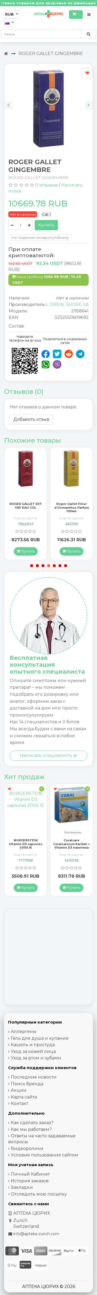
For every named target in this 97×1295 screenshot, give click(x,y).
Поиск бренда (27, 1083)
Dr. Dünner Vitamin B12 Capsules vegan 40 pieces (71, 843)
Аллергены (23, 1031)
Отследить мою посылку (39, 1194)
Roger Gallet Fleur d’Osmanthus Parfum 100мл (37, 507)
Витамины (27, 832)
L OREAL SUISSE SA (67, 304)
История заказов (29, 1180)
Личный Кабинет (30, 1174)
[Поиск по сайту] (88, 33)
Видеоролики (27, 1148)
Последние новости (34, 1077)
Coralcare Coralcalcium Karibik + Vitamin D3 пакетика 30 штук (25, 845)
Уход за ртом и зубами (36, 1057)
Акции (18, 1090)
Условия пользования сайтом (44, 1155)
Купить (46, 225)
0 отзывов (46, 185)
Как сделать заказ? (32, 1122)
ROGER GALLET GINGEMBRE (51, 53)
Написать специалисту (46, 755)
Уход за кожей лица (33, 1051)
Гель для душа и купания (39, 1038)
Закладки (22, 1187)
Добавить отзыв (31, 419)
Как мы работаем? (31, 1129)
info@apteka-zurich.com (36, 1233)
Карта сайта (24, 1097)
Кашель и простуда (33, 1044)
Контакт (19, 1103)
